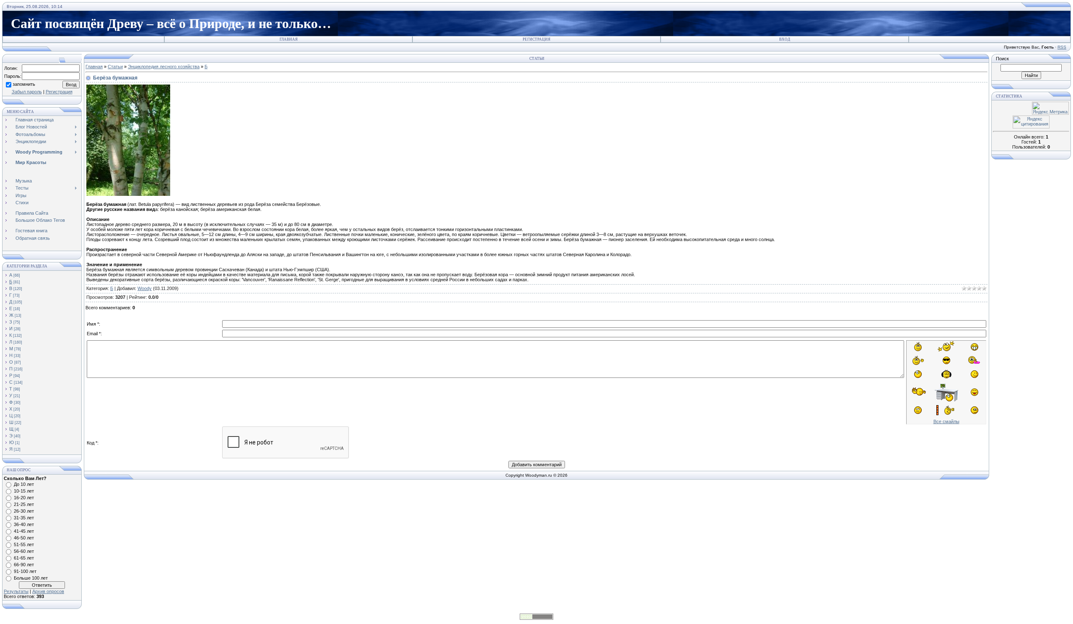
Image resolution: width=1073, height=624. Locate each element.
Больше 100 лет (31, 577)
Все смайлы (946, 421)
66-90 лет (24, 564)
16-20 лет (24, 497)
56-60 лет (24, 551)
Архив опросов (48, 591)
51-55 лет (24, 544)
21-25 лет (24, 504)
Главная (289, 39)
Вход (784, 39)
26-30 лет (24, 511)
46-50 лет (24, 537)
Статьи (115, 66)
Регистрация (536, 39)
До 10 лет (24, 484)
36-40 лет (24, 524)
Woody (144, 288)
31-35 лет (24, 517)
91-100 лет (25, 571)
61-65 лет (24, 557)
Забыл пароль (27, 91)
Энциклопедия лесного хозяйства (164, 66)
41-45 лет (24, 531)
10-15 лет (24, 490)
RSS (1061, 47)
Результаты (16, 591)
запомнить (24, 84)
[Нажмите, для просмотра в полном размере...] (128, 194)
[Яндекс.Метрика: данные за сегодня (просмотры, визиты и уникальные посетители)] (1050, 108)
